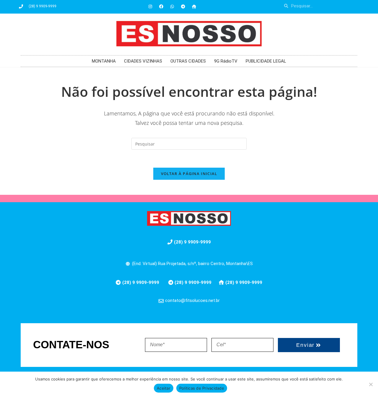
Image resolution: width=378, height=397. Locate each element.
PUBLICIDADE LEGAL (266, 61)
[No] (371, 384)
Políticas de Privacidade (201, 388)
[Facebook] (161, 6)
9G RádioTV (225, 61)
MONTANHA (104, 61)
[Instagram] (150, 6)
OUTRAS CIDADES (188, 61)
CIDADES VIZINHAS (143, 61)
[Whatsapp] (172, 6)
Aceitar (163, 388)
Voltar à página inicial (189, 173)
